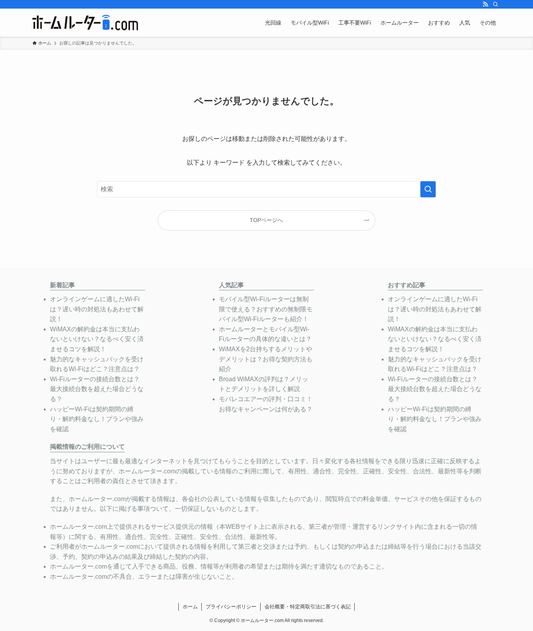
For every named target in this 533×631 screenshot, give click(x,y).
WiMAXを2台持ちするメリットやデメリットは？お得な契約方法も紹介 (266, 359)
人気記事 (231, 285)
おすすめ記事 (406, 285)
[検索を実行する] (428, 189)
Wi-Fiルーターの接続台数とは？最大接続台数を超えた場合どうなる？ (97, 389)
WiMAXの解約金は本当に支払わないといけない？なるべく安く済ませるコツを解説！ (97, 339)
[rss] (485, 4)
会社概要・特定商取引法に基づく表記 (308, 607)
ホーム (190, 607)
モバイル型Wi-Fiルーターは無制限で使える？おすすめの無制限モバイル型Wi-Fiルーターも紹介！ (266, 309)
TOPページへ (266, 220)
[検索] (495, 4)
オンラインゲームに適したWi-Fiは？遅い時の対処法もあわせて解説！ (97, 309)
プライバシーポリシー (231, 607)
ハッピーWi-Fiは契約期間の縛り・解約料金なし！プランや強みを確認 (97, 419)
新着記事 (62, 285)
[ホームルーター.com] (85, 22)
